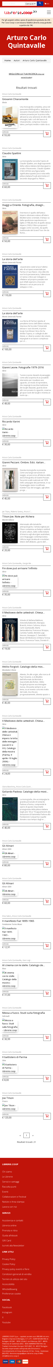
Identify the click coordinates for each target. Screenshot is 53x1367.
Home (7, 60)
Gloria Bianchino (8, 786)
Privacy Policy (8, 1259)
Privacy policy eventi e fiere (15, 1269)
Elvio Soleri (6, 916)
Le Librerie (7, 1176)
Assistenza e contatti (12, 1220)
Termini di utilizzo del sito (14, 1279)
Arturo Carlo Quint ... (24, 786)
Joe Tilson (6, 511)
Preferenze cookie (11, 1293)
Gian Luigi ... (27, 960)
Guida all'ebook (10, 1235)
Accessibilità (8, 1284)
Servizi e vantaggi (10, 1181)
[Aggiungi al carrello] (47, 134)
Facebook (7, 1307)
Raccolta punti (9, 1186)
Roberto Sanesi (17, 511)
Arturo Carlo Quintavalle (11, 94)
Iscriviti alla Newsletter (13, 1245)
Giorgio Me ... (28, 563)
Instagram (7, 1312)
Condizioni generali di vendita (16, 1274)
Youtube (6, 1322)
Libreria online (9, 1225)
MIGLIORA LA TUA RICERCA (26, 75)
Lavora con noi (9, 1206)
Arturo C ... (28, 511)
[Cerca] (40, 3)
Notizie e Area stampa (13, 1201)
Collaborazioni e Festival (14, 1196)
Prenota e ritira (9, 1230)
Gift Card (6, 1240)
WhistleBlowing (9, 1289)
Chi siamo (7, 1171)
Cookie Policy (8, 1264)
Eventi (5, 1191)
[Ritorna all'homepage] (20, 12)
